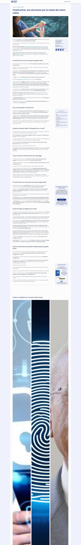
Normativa (57, 46)
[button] (62, 279)
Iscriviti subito (61, 199)
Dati (57, 114)
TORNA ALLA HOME (67, 1)
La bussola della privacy (18, 7)
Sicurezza (61, 46)
